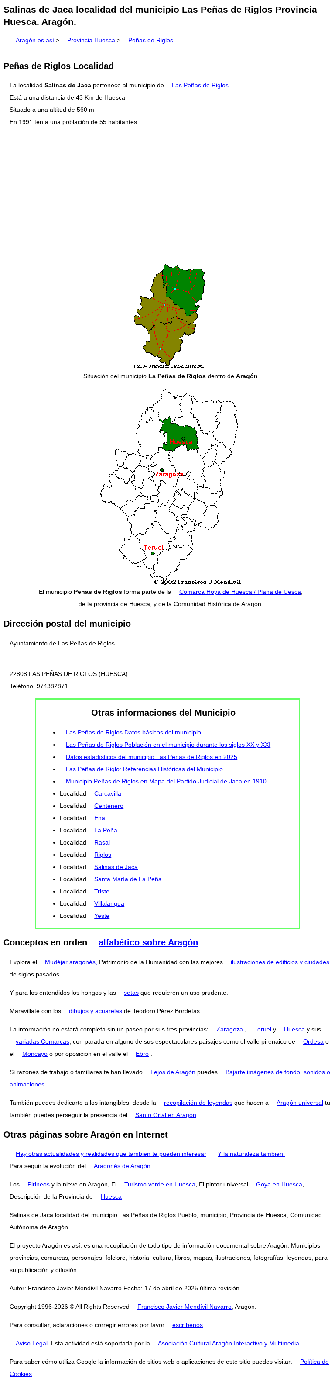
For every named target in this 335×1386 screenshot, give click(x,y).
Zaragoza (229, 1029)
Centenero (108, 805)
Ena (99, 817)
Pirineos (38, 1184)
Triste (101, 891)
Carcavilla (107, 793)
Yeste (101, 915)
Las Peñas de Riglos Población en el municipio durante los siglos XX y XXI (168, 744)
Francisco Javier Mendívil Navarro (184, 1306)
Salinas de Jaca (116, 866)
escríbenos (187, 1324)
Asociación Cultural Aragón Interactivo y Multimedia (228, 1343)
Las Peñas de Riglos (200, 85)
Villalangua (109, 903)
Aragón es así (35, 40)
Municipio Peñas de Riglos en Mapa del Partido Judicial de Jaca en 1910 (166, 781)
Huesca (294, 1029)
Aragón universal (300, 1102)
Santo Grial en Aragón (165, 1114)
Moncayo (35, 1053)
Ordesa (313, 1041)
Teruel (262, 1029)
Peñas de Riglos (150, 40)
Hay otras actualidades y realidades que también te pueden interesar (111, 1153)
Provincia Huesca (91, 40)
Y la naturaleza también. (251, 1153)
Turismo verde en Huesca (159, 1184)
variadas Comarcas (42, 1041)
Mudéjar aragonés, (71, 961)
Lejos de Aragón (172, 1072)
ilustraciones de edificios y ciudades (280, 961)
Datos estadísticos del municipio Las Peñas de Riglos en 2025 (151, 756)
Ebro (142, 1053)
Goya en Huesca (279, 1184)
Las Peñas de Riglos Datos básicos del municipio (133, 732)
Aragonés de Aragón (122, 1165)
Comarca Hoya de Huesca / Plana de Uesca (240, 591)
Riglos (102, 854)
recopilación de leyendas (198, 1102)
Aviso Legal (32, 1343)
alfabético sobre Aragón (148, 942)
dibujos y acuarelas (95, 1010)
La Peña (105, 830)
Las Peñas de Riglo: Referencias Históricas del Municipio (144, 768)
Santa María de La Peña (128, 879)
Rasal (102, 842)
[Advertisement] (167, 195)
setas (131, 992)
